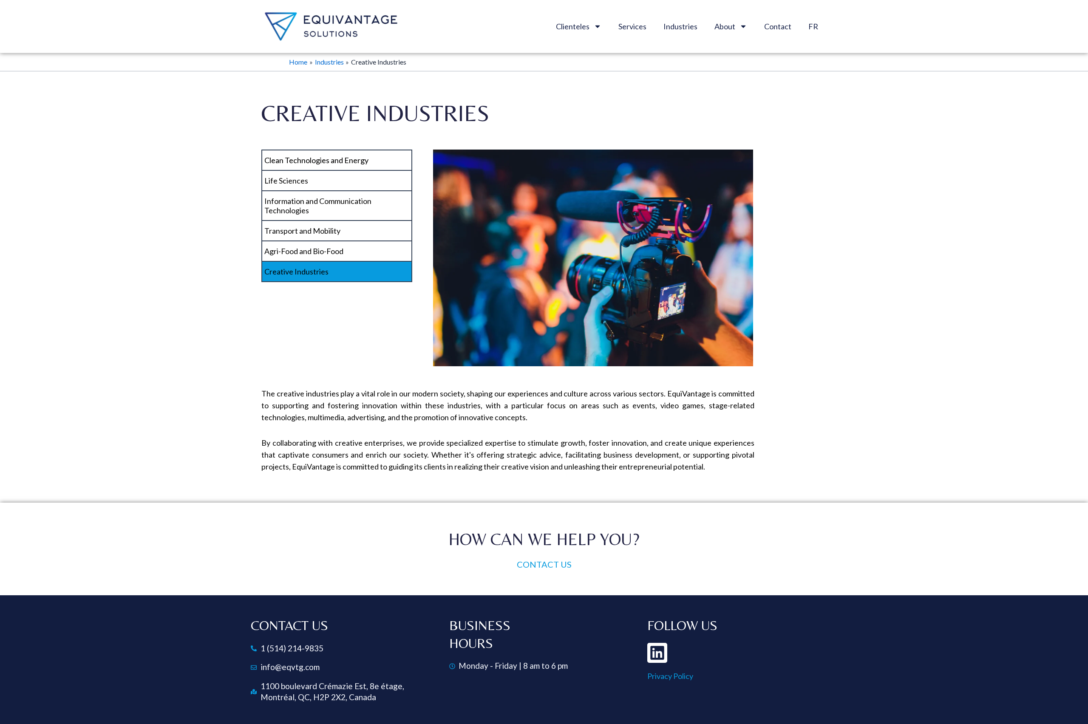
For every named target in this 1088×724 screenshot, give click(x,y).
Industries (680, 26)
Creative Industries (296, 271)
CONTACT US (544, 564)
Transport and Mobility (302, 230)
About (724, 26)
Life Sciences (286, 180)
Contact (777, 26)
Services (632, 26)
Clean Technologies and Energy (316, 160)
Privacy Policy (670, 676)
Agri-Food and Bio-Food (303, 251)
